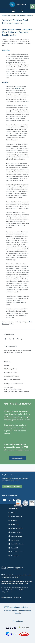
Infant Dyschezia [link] (9, 387)
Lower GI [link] (9, 15)
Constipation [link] (8, 385)
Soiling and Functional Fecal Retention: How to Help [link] (17, 391)
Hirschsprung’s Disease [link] (10, 369)
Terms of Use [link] (17, 597)
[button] (13, 11)
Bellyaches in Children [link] (10, 372)
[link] (32, 6)
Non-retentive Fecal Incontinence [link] (13, 389)
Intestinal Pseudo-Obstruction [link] (12, 379)
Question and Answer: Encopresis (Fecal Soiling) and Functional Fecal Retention (17, 351)
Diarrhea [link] (6, 365)
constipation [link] (18, 88)
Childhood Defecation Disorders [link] (22, 15)
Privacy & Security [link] (6, 597)
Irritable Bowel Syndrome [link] (11, 376)
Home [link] (4, 15)
